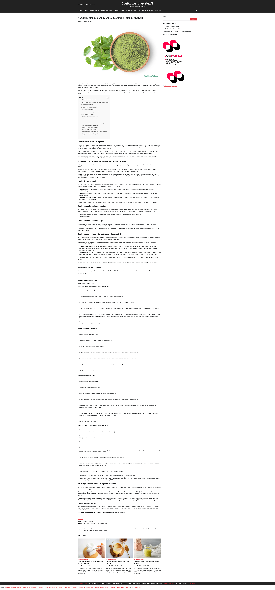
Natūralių (93, 523)
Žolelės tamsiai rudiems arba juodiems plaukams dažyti (93, 112)
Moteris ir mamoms (106, 10)
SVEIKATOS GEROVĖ (119, 10)
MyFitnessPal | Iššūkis (168, 37)
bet (82, 523)
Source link (80, 519)
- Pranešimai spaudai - (105, 587)
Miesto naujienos (59, 587)
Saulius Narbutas (68, 587)
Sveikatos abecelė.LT (137, 3)
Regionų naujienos (125, 587)
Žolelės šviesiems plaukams (87, 104)
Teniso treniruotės (94, 587)
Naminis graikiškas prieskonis (170, 34)
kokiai (88, 523)
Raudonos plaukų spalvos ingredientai (91, 118)
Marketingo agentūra (10, 587)
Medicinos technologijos (146, 10)
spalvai (106, 523)
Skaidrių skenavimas (34, 587)
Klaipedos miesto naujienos (47, 587)
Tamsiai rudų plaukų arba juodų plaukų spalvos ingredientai (95, 123)
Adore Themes (191, 583)
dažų (85, 523)
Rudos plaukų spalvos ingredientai (90, 120)
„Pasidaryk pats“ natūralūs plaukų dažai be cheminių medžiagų (94, 102)
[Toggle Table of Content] (106, 97)
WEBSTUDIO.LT (84, 583)
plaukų (97, 523)
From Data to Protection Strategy (171, 26)
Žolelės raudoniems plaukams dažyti (89, 107)
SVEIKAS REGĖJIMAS (131, 10)
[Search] (196, 11)
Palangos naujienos (136, 587)
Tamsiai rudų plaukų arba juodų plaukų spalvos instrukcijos (95, 131)
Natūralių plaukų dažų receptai (87, 114)
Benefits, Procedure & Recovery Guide (172, 29)
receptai (102, 523)
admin (94, 21)
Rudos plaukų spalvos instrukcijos (90, 129)
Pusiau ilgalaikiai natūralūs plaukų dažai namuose (92, 134)
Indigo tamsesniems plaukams (88, 136)
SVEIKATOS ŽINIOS (83, 10)
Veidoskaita (87, 587)
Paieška (165, 17)
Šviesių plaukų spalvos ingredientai (91, 116)
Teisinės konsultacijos (22, 587)
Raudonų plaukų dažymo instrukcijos (91, 127)
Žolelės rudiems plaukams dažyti (88, 109)
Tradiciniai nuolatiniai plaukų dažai (88, 99)
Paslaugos (158, 10)
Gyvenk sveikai (94, 10)
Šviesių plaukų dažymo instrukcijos (91, 125)
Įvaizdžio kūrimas (78, 587)
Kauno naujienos (115, 587)
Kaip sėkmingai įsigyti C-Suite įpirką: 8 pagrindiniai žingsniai (177, 31)
